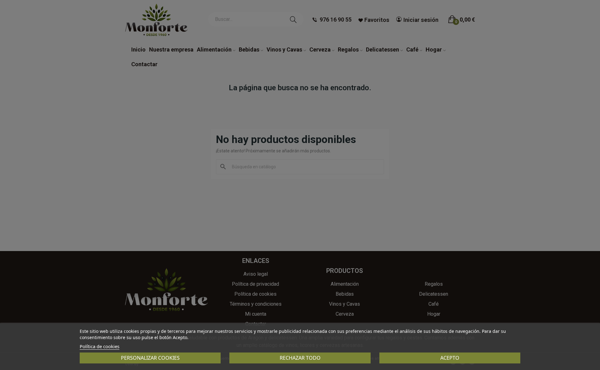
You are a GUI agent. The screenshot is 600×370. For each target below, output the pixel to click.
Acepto (449, 357)
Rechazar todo (300, 357)
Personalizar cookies (150, 357)
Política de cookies (99, 346)
